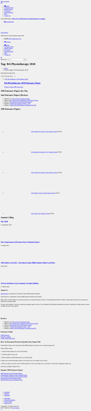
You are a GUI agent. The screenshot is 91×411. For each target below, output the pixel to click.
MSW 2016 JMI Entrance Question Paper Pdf (23, 105)
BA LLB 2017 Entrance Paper (21, 99)
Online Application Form (8, 338)
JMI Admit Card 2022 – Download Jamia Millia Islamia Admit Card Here (28, 263)
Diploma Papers (8, 12)
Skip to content (5, 1)
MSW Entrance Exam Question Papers (12, 380)
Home (7, 6)
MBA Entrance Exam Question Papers (11, 373)
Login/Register (10, 22)
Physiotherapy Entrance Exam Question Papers (14, 375)
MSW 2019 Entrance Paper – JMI (20, 103)
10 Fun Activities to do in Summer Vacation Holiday (20, 283)
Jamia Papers (4, 32)
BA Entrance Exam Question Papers (11, 378)
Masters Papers (8, 9)
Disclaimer (7, 398)
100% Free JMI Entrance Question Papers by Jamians (28, 19)
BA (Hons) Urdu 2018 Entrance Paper (21, 102)
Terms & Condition (9, 400)
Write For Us (8, 403)
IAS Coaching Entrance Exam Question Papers (14, 376)
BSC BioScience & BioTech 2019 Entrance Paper (24, 100)
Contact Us (7, 15)
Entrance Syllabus (6, 337)
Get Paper (11, 87)
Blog (5, 14)
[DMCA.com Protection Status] (5, 389)
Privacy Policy (8, 401)
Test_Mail (4, 221)
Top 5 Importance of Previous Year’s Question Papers (20, 242)
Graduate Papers (9, 7)
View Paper (19, 87)
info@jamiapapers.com (14, 38)
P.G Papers (7, 11)
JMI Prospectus (5, 335)
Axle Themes (15, 408)
